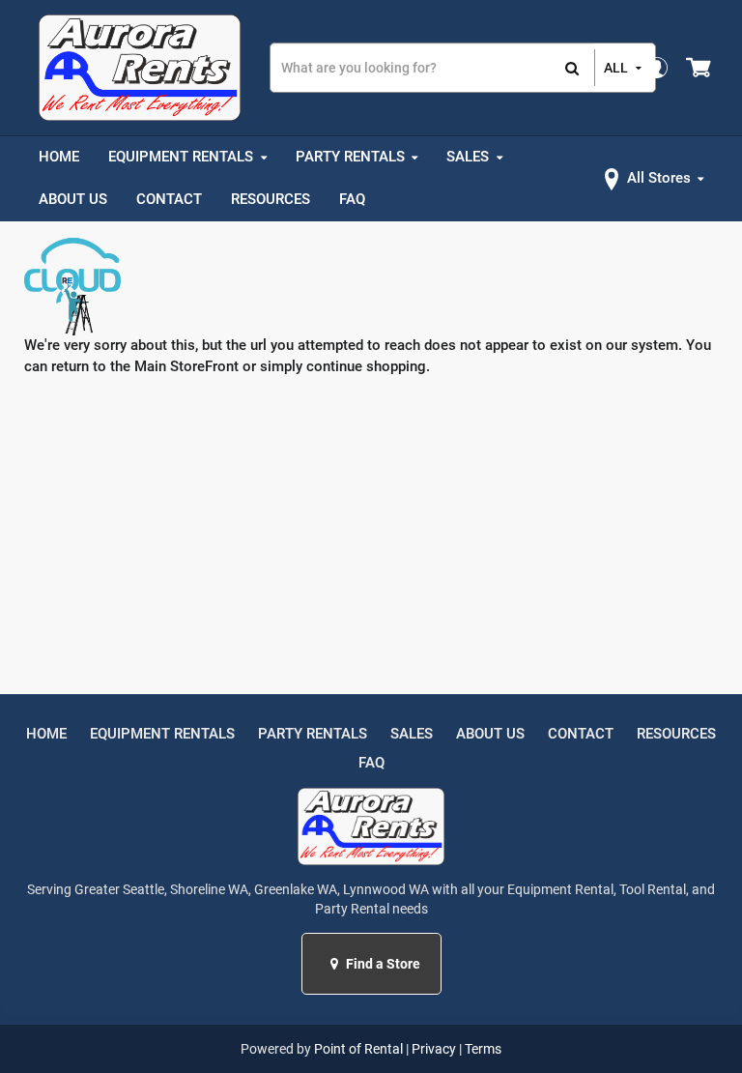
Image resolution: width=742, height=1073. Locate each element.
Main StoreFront (186, 366)
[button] (336, 964)
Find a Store (381, 964)
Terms (483, 1049)
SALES (411, 733)
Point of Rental (358, 1049)
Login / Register (655, 67)
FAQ (371, 762)
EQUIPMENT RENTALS (162, 733)
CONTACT (581, 733)
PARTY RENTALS (312, 733)
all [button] (616, 67)
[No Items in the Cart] (700, 67)
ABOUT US (490, 733)
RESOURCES (676, 733)
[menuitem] (59, 157)
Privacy (434, 1049)
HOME (46, 733)
